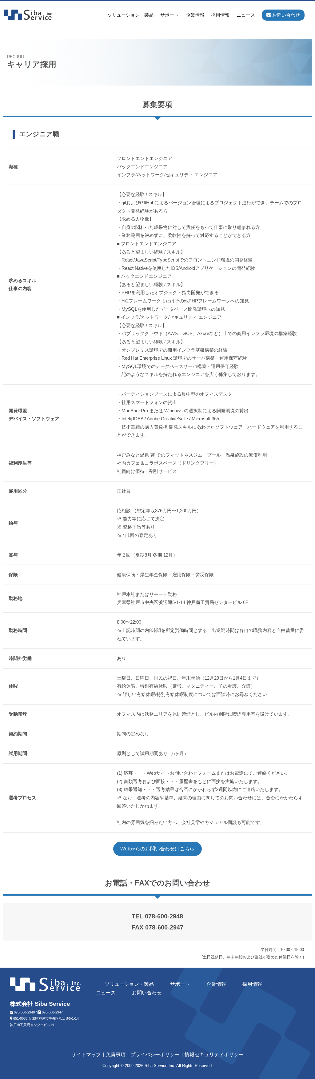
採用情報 (220, 15)
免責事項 (116, 1054)
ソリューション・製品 (130, 15)
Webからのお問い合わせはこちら (157, 848)
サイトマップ (86, 1054)
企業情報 (195, 15)
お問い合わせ (146, 992)
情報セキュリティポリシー (214, 1054)
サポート (169, 15)
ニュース (246, 15)
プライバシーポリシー (155, 1054)
